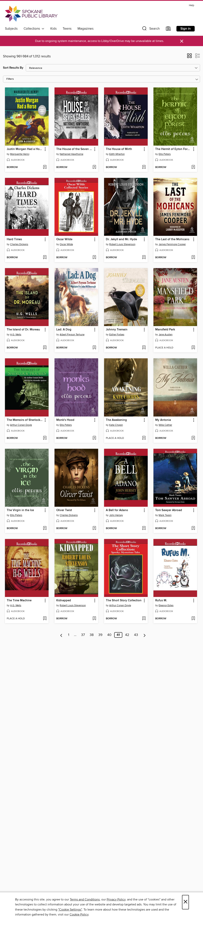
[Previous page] (61, 635)
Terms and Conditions (85, 899)
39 (100, 635)
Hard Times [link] (14, 239)
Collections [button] (33, 29)
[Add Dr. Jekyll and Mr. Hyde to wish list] (143, 257)
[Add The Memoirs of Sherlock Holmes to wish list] (44, 438)
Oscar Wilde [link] (64, 239)
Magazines (86, 29)
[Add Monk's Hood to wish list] (94, 438)
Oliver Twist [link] (64, 510)
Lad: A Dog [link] (63, 329)
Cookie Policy (79, 915)
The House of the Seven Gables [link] (74, 149)
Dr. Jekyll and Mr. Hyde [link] (121, 239)
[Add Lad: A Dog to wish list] (94, 347)
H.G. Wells (15, 334)
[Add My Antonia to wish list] (193, 438)
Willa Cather (165, 425)
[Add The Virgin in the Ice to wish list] (44, 528)
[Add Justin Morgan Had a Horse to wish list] (44, 167)
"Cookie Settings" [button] (70, 910)
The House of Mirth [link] (119, 149)
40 (109, 635)
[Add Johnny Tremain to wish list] (143, 347)
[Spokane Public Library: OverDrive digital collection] (31, 13)
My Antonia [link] (163, 420)
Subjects (11, 29)
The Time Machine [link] (19, 600)
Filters (10, 79)
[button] (150, 29)
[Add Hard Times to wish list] (44, 257)
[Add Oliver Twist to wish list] (94, 528)
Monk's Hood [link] (65, 420)
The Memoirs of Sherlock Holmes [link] (25, 420)
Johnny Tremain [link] (116, 329)
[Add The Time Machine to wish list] (44, 618)
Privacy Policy (116, 899)
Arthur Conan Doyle (21, 425)
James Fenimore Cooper (172, 244)
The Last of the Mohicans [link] (172, 239)
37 (83, 635)
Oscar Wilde (66, 244)
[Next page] (144, 635)
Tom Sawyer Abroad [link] (168, 510)
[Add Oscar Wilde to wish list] (94, 257)
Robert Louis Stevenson (122, 244)
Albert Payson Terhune (72, 334)
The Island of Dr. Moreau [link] (23, 329)
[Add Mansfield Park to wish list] (193, 347)
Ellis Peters (165, 154)
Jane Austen (165, 334)
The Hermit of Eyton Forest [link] (173, 149)
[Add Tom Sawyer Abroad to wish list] (193, 528)
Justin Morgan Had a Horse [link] (25, 149)
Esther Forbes (116, 334)
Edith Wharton (117, 154)
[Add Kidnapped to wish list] (94, 618)
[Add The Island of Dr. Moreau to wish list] (44, 347)
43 (136, 635)
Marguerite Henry (19, 154)
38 (92, 635)
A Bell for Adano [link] (117, 510)
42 (127, 635)
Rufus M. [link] (161, 600)
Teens (67, 29)
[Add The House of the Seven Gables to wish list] (94, 167)
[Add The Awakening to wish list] (143, 438)
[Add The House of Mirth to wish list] (143, 167)
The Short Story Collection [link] (124, 600)
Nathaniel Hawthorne (71, 154)
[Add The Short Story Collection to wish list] (143, 618)
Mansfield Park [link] (165, 329)
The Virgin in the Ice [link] (20, 510)
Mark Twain (165, 515)
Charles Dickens (19, 244)
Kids (53, 29)
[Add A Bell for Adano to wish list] (143, 528)
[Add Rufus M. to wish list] (193, 618)
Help (191, 5)
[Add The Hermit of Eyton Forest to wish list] (193, 167)
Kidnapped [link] (63, 600)
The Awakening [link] (116, 420)
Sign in (185, 29)
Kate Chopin (116, 425)
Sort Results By (13, 68)
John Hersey (116, 515)
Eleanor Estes (166, 605)
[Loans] (168, 29)
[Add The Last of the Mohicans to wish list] (193, 257)
